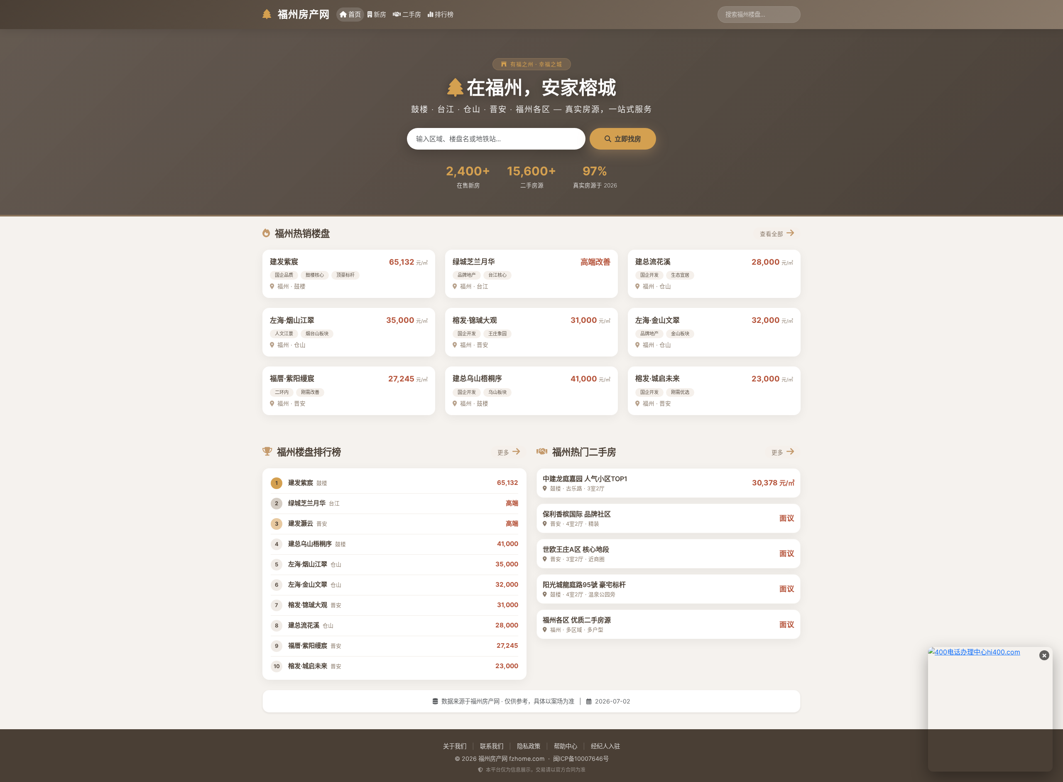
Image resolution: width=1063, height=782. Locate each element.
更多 (504, 452)
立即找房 (628, 139)
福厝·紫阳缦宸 (292, 378)
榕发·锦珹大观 (475, 320)
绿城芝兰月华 (474, 262)
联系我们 (491, 746)
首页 (354, 14)
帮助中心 (565, 746)
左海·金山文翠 (657, 320)
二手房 (411, 14)
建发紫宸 (284, 262)
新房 (380, 14)
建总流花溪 (653, 262)
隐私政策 (528, 746)
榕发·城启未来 (657, 378)
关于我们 (454, 746)
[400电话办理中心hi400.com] (990, 709)
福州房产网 (302, 14)
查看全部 (772, 234)
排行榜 (444, 14)
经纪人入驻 (605, 746)
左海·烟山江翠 (292, 320)
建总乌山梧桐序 (477, 378)
